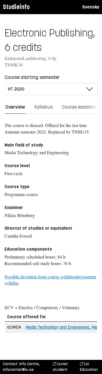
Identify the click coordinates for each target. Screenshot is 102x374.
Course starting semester (32, 77)
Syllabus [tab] (43, 107)
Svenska (90, 7)
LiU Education (89, 367)
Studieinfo (16, 7)
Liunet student (60, 367)
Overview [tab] (15, 107)
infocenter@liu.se (18, 369)
